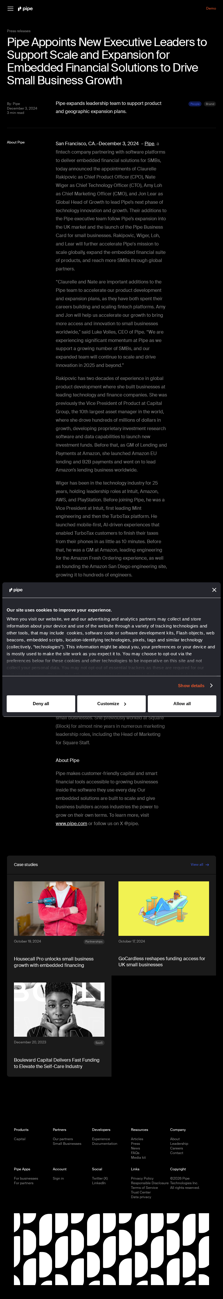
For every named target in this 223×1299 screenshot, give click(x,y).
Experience (101, 1139)
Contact (176, 1153)
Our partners (63, 1139)
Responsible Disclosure (150, 1183)
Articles (137, 1139)
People (195, 104)
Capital (20, 1139)
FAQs (135, 1153)
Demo (211, 8)
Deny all (41, 703)
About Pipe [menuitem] (16, 142)
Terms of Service (144, 1188)
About (175, 1139)
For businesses (26, 1178)
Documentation (104, 1144)
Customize (108, 703)
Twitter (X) (100, 1178)
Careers (176, 1148)
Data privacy (141, 1197)
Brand (210, 104)
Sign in (58, 1178)
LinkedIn (99, 1183)
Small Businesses (67, 1144)
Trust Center (141, 1192)
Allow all (182, 703)
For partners (23, 1183)
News (135, 1148)
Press (135, 1144)
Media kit (138, 1158)
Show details (191, 685)
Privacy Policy (142, 1178)
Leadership (179, 1144)
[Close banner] (214, 590)
